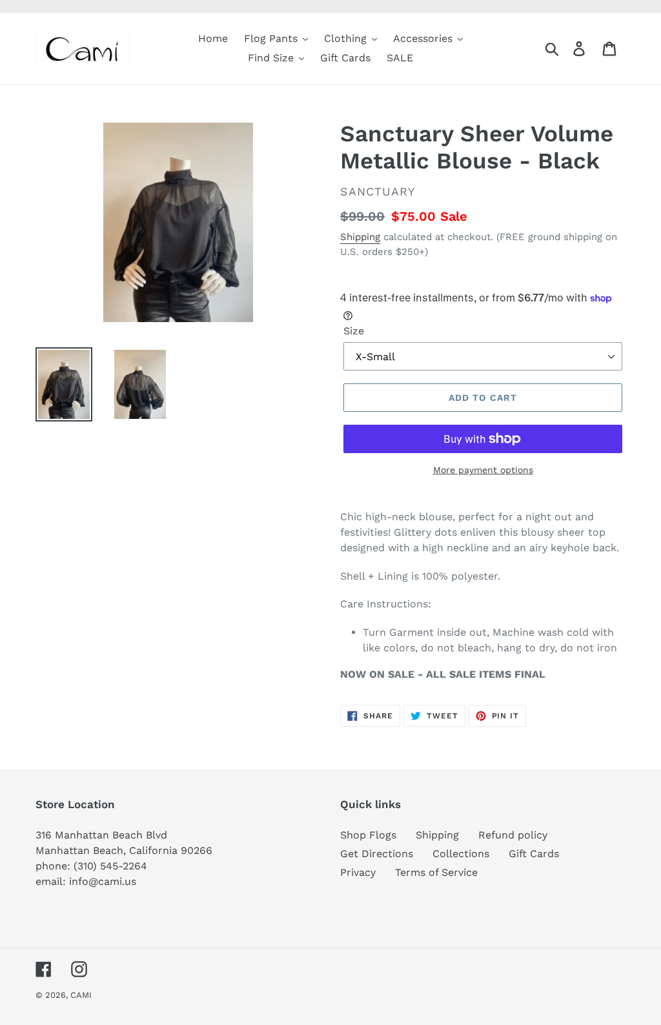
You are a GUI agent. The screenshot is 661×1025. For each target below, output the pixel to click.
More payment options (483, 470)
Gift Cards (534, 853)
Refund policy (512, 835)
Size (353, 331)
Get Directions (376, 853)
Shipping (360, 237)
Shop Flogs (368, 835)
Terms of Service (436, 872)
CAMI (81, 995)
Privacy (358, 872)
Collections (460, 853)
